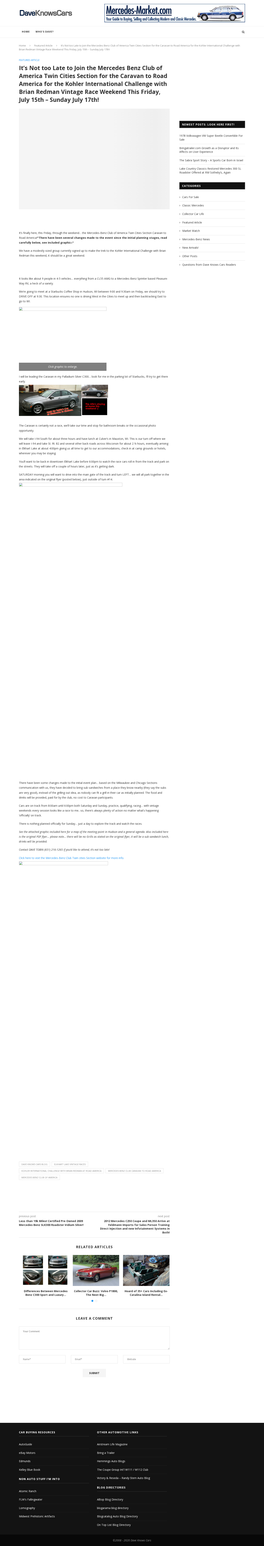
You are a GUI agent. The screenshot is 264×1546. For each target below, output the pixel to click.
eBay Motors (27, 1453)
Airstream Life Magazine (112, 1444)
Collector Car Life (193, 214)
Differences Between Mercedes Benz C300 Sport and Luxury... (44, 1293)
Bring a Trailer (106, 1453)
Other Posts (189, 256)
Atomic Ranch (27, 1491)
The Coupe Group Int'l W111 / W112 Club (122, 1469)
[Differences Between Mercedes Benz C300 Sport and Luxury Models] (44, 1270)
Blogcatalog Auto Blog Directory (117, 1516)
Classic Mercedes (193, 205)
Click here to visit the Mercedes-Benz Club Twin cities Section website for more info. (71, 858)
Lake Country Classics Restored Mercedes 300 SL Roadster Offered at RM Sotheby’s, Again (210, 170)
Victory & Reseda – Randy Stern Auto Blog (123, 1478)
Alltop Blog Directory (110, 1499)
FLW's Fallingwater (30, 1499)
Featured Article (43, 45)
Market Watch (191, 231)
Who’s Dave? (45, 31)
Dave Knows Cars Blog (34, 1164)
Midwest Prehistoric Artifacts (37, 1516)
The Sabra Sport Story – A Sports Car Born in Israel (211, 160)
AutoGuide (25, 1444)
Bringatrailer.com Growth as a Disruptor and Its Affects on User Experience (209, 150)
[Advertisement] (94, 221)
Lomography (27, 1508)
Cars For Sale (190, 197)
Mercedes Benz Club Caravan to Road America (134, 1170)
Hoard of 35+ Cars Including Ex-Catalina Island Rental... (144, 1293)
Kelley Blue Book (29, 1469)
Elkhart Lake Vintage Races (70, 1164)
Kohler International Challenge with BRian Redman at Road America (61, 1170)
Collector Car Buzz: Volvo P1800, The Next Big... (94, 1293)
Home (26, 31)
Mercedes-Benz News (196, 239)
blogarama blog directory (113, 1508)
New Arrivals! (190, 247)
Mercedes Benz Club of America (39, 1177)
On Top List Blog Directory (114, 1525)
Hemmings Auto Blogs (111, 1461)
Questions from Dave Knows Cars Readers (209, 264)
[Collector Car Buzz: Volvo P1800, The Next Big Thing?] (94, 1270)
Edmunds (25, 1461)
